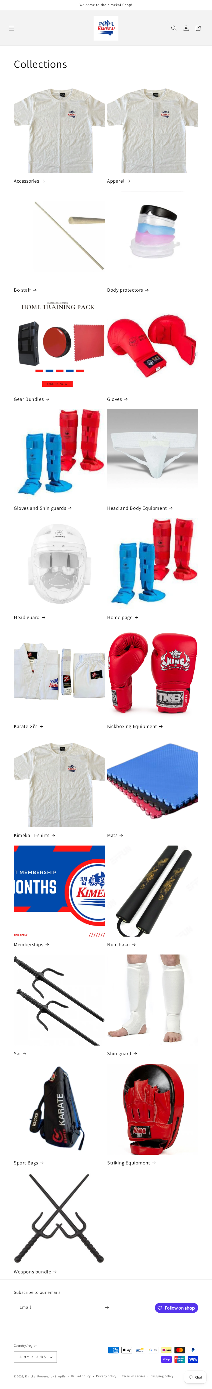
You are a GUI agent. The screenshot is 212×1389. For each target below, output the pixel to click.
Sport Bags (26, 1162)
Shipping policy (162, 1376)
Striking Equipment (128, 1162)
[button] (12, 28)
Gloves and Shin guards (40, 508)
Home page (119, 617)
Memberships (28, 944)
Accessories (26, 181)
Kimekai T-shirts (31, 835)
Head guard (27, 617)
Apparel (115, 181)
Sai (17, 1053)
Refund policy (81, 1376)
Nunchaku (118, 944)
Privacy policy (106, 1376)
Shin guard (119, 1053)
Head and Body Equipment (137, 508)
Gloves (114, 399)
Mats (112, 835)
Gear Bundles (29, 399)
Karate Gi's (26, 726)
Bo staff (22, 290)
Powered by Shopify (51, 1376)
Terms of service (133, 1376)
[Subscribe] (107, 1307)
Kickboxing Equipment (132, 726)
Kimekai (31, 1376)
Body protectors (125, 290)
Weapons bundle (32, 1271)
